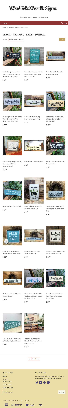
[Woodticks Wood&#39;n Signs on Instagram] (48, 383)
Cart (65, 23)
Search (5, 376)
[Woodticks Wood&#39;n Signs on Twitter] (36, 383)
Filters (62, 39)
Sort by (5, 39)
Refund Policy (7, 381)
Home (4, 27)
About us (5, 379)
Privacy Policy (7, 384)
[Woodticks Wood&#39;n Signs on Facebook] (40, 383)
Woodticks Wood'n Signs (13, 401)
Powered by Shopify (26, 401)
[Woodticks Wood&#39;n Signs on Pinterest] (44, 383)
